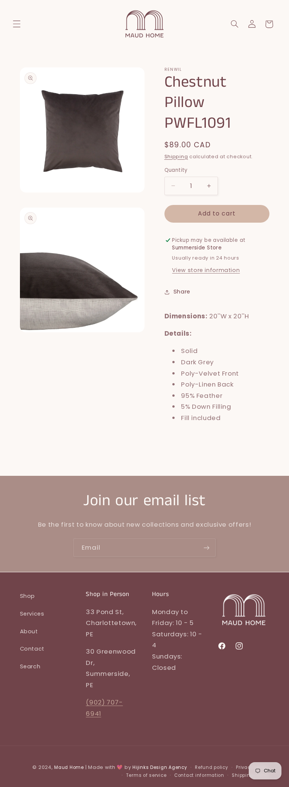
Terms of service (146, 775)
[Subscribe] (206, 547)
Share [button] (181, 291)
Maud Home (69, 767)
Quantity (176, 170)
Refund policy (211, 767)
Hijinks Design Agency (159, 767)
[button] (16, 24)
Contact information (199, 775)
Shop (27, 596)
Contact (32, 649)
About (29, 631)
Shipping (176, 156)
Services (32, 613)
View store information (206, 270)
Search (30, 666)
